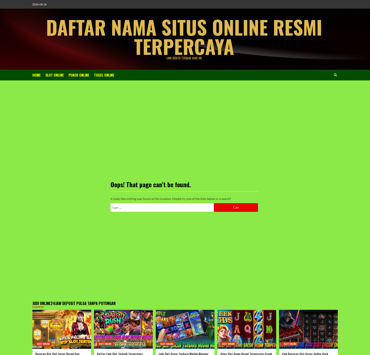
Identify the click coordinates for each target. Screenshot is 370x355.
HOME (36, 75)
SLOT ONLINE (54, 75)
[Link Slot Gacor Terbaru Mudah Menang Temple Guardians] (185, 329)
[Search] (335, 75)
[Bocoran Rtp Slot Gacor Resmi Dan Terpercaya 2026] (61, 329)
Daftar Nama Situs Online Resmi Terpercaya (184, 36)
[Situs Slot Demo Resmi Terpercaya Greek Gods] (246, 329)
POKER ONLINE (79, 75)
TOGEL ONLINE (104, 75)
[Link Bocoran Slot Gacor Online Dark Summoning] (308, 329)
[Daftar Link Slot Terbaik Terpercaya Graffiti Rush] (123, 329)
